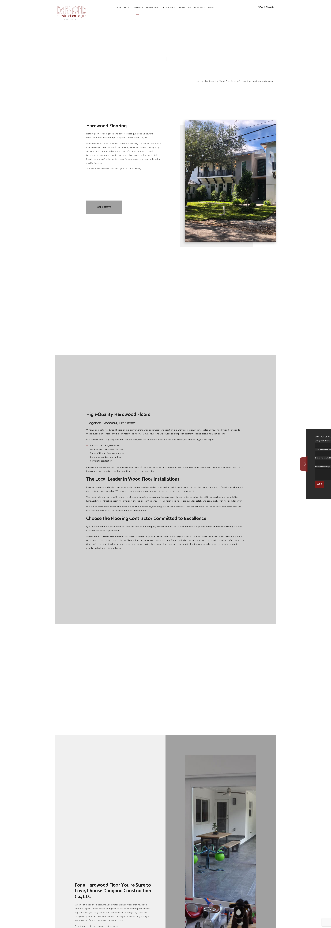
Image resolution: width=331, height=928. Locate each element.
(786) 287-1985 (266, 7)
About (126, 7)
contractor (154, 435)
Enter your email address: (277, 458)
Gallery (181, 7)
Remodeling (151, 7)
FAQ (189, 7)
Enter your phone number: (278, 449)
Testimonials (199, 7)
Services (137, 7)
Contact (211, 7)
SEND (272, 484)
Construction (167, 7)
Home (118, 7)
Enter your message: (275, 466)
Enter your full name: (276, 441)
